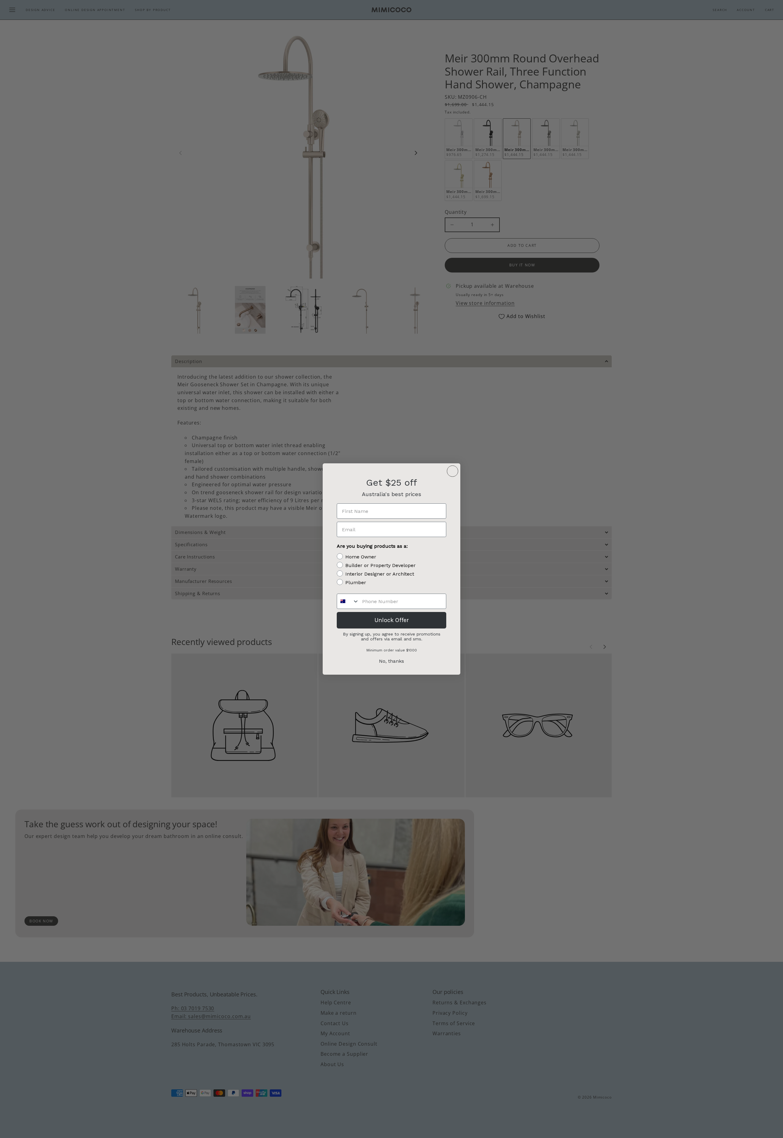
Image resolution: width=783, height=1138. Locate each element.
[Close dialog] (452, 471)
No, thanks (391, 661)
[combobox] (348, 601)
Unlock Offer (391, 620)
